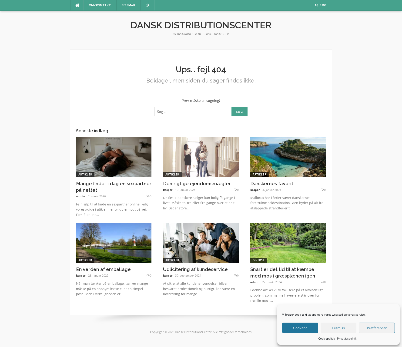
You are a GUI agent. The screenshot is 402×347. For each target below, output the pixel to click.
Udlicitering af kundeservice (195, 269)
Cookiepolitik (326, 338)
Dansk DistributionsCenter (201, 25)
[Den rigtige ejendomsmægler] (201, 156)
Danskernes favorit (271, 183)
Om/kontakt (100, 5)
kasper (167, 190)
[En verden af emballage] (114, 242)
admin (80, 196)
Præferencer (377, 328)
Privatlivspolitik (346, 338)
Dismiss (338, 328)
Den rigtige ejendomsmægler (197, 183)
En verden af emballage (103, 269)
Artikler (85, 174)
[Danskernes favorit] (288, 156)
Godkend (300, 328)
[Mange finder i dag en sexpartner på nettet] (114, 156)
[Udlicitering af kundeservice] (201, 242)
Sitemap (128, 5)
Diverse (259, 260)
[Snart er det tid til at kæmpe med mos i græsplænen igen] (288, 242)
